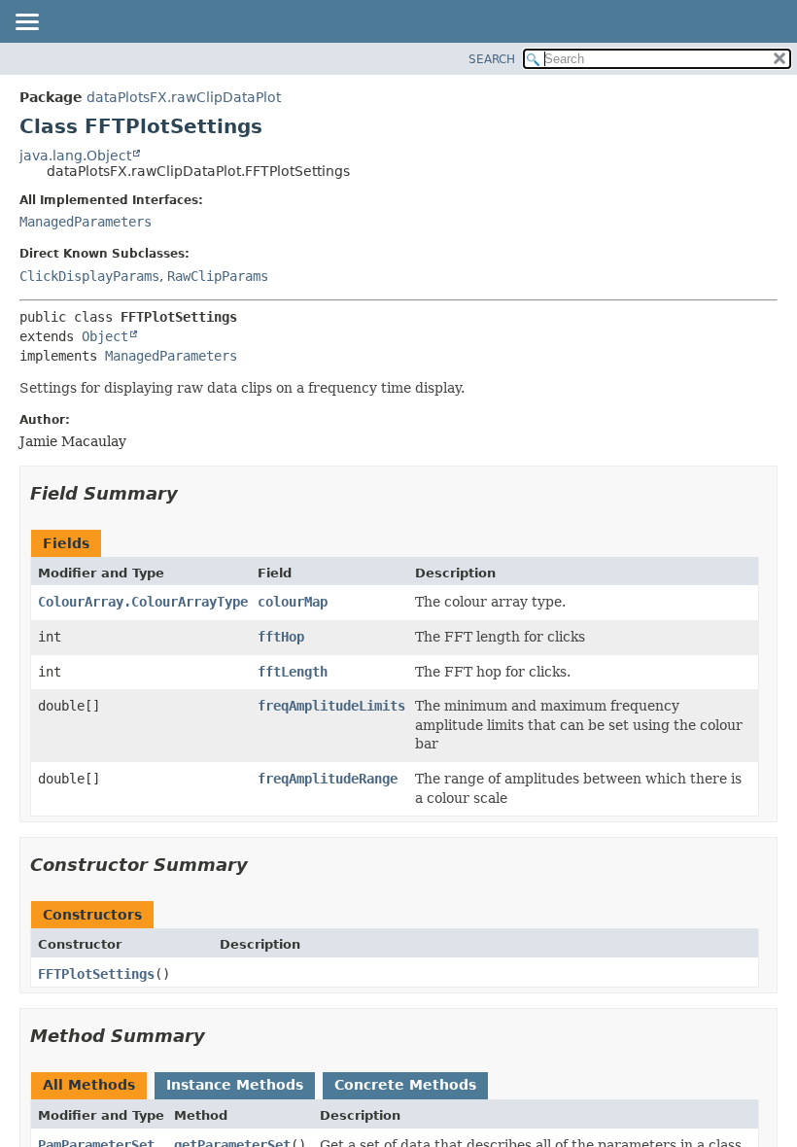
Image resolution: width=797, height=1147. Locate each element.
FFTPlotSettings (96, 974)
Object (105, 336)
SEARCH (491, 59)
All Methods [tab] (89, 1085)
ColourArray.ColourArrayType (143, 601)
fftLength (293, 671)
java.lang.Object (75, 155)
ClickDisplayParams (89, 276)
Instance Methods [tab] (234, 1085)
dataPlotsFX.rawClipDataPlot (184, 97)
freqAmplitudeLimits (331, 705)
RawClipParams (217, 276)
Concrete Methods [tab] (405, 1085)
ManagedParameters (85, 221)
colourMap (293, 601)
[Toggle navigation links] (26, 23)
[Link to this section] (191, 493)
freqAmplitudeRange (328, 778)
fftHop (281, 636)
